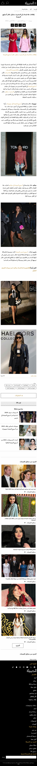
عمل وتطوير (33, 715)
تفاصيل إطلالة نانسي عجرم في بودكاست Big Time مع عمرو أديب (21, 608)
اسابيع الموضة (25, 385)
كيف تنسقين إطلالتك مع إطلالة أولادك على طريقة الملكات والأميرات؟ (21, 579)
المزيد (18, 645)
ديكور (34, 718)
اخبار (35, 708)
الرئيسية (35, 9)
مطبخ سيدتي (32, 748)
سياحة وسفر (32, 711)
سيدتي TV (33, 751)
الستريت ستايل (9, 91)
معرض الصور (33, 376)
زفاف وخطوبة (32, 699)
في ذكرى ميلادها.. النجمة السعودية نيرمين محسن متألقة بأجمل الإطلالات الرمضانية (20, 519)
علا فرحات (8, 72)
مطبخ (34, 690)
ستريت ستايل (8, 385)
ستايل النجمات (25, 9)
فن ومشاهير (32, 693)
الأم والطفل (33, 696)
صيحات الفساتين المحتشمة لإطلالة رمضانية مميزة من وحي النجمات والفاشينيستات (21, 638)
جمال (34, 681)
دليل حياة (33, 687)
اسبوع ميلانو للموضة (21, 388)
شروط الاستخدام (31, 736)
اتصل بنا (33, 733)
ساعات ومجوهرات (31, 705)
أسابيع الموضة (32, 86)
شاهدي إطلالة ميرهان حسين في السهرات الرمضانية (24, 550)
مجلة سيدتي (32, 745)
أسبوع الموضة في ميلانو (16, 185)
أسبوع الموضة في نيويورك (14, 103)
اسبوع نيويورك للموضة (10, 388)
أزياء (30, 9)
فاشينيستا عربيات (17, 385)
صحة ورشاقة (32, 684)
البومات (34, 724)
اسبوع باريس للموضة (31, 388)
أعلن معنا (33, 739)
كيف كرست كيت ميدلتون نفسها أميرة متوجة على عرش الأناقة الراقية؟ (20, 489)
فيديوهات (33, 721)
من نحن (34, 730)
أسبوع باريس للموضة (21, 252)
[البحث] (7, 3)
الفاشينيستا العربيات (12, 70)
